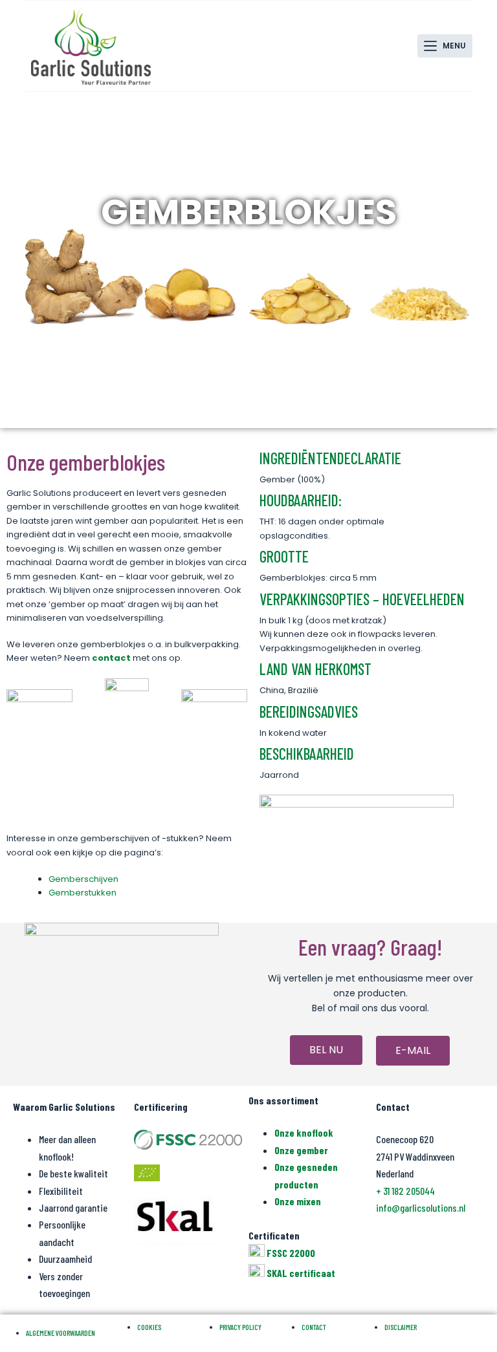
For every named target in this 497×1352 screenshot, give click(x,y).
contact (111, 658)
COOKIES (149, 1326)
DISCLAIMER (400, 1326)
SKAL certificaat (301, 1273)
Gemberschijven (83, 879)
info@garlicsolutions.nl (420, 1207)
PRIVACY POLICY (240, 1326)
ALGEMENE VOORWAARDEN (60, 1332)
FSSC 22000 (291, 1253)
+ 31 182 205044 (405, 1191)
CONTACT (314, 1326)
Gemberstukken (82, 892)
